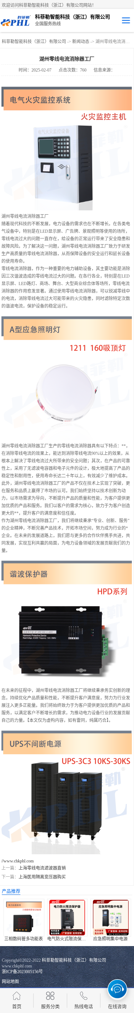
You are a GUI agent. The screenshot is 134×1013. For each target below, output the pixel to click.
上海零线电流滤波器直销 (42, 868)
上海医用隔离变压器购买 (42, 877)
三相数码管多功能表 (23, 938)
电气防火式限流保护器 (68, 938)
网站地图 (10, 981)
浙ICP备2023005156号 (22, 971)
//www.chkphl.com (17, 861)
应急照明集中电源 (110, 938)
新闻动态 (80, 41)
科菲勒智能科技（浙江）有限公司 (34, 41)
